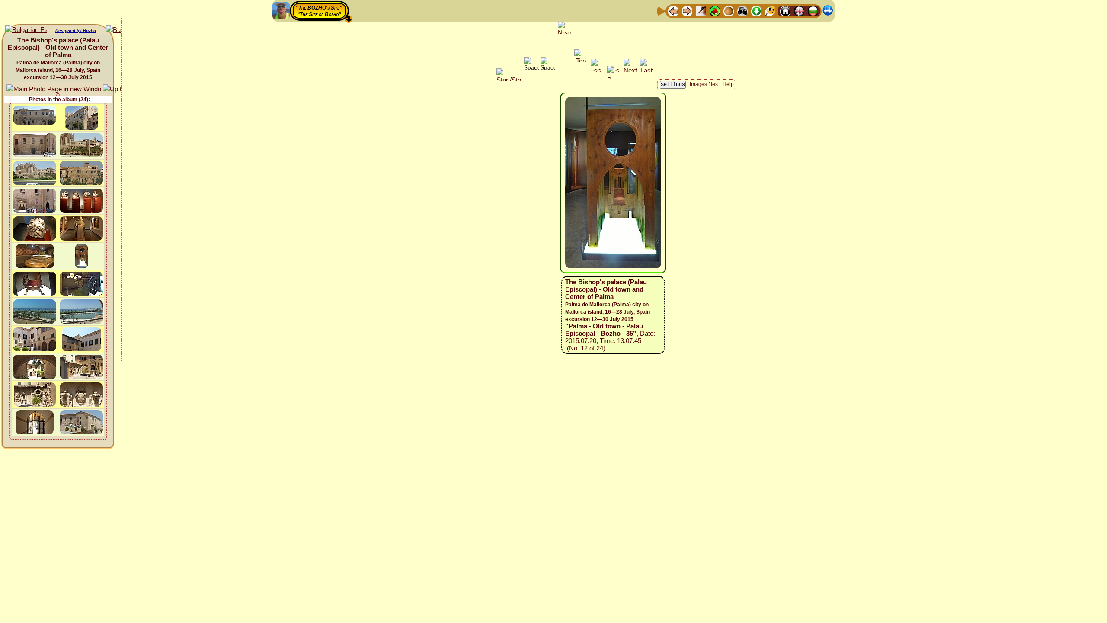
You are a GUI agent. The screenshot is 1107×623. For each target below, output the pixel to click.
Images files (704, 84)
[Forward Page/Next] (687, 10)
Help (728, 84)
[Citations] (715, 10)
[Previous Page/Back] (673, 10)
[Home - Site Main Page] (785, 10)
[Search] (770, 10)
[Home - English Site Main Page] (799, 10)
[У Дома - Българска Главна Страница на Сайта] (813, 10)
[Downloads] (756, 10)
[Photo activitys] (742, 10)
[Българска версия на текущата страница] (26, 30)
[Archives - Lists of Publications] (701, 10)
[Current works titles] (728, 10)
